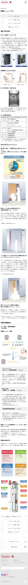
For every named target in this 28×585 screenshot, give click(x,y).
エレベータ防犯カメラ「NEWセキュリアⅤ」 (12, 516)
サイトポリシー (4, 564)
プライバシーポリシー (19, 562)
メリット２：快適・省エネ (14, 19)
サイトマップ (4, 562)
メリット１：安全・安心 (14, 16)
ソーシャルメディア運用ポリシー (9, 576)
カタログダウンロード (14, 541)
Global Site (16, 560)
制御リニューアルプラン (14, 27)
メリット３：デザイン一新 (14, 23)
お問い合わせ (14, 546)
